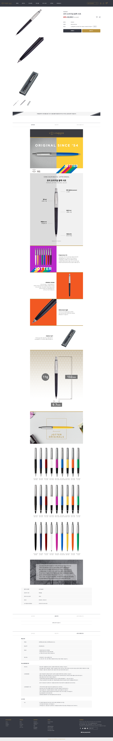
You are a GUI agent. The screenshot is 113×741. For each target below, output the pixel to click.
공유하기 (99, 17)
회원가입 (7, 723)
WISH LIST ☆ (97, 17)
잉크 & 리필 (21, 724)
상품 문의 (56, 124)
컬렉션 (17, 3)
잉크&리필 (30, 3)
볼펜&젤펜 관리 (36, 723)
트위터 (83, 728)
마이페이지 (103, 3)
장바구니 (106, 2)
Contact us (35, 728)
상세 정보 (33, 124)
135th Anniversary (50, 726)
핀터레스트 (87, 728)
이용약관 (49, 723)
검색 (97, 3)
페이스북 (80, 728)
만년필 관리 (35, 721)
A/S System (35, 727)
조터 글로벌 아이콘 (50, 729)
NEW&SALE (59, 3)
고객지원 (51, 3)
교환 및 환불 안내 (80, 124)
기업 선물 (37, 3)
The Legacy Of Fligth (51, 730)
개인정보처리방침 (50, 721)
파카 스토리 (44, 3)
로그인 (101, 3)
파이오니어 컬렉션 (50, 727)
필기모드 (23, 3)
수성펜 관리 (35, 724)
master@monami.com (93, 723)
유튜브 (85, 728)
